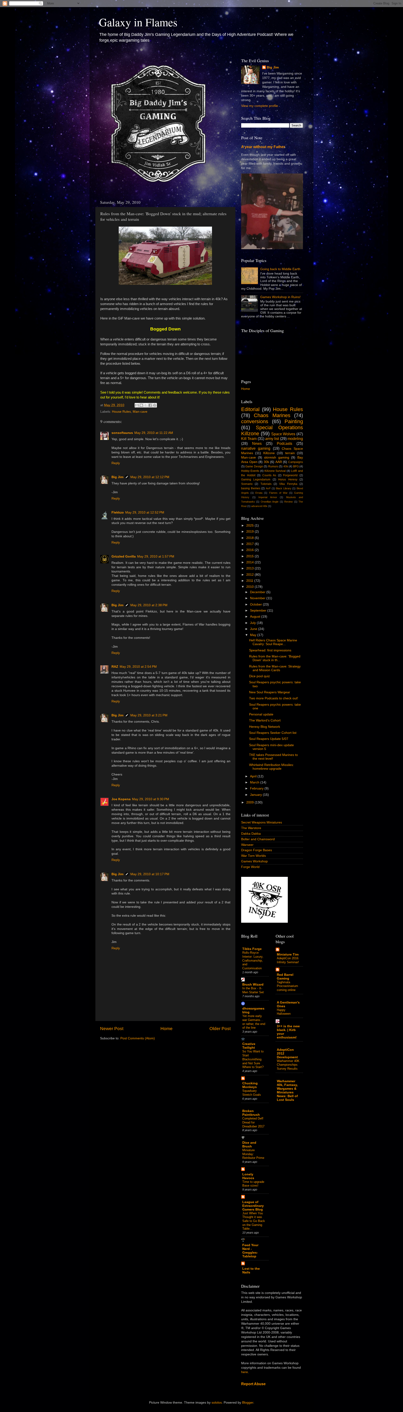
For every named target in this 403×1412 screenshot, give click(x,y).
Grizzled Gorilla (123, 556)
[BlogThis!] (141, 405)
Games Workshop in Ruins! (280, 297)
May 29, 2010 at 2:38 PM (148, 605)
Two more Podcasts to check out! (273, 698)
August (255, 616)
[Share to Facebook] (150, 405)
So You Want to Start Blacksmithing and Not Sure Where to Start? (253, 1059)
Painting (294, 421)
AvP (268, 488)
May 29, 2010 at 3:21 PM (148, 715)
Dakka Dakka (251, 833)
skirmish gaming (276, 457)
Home (166, 1028)
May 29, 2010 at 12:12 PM (149, 477)
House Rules (121, 411)
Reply (115, 463)
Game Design (254, 466)
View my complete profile (259, 106)
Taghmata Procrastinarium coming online (287, 986)
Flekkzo (117, 512)
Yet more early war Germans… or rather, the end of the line (253, 1021)
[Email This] (137, 405)
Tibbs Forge (252, 949)
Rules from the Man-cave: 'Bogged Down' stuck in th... (274, 658)
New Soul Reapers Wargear (269, 692)
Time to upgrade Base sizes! (253, 1183)
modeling (295, 438)
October (256, 604)
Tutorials (266, 484)
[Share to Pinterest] (154, 405)
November (258, 598)
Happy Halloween (284, 1012)
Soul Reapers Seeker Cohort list (272, 733)
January (256, 794)
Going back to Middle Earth (280, 269)
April (253, 776)
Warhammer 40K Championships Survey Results (288, 1064)
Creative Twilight (248, 1045)
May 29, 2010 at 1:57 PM (155, 556)
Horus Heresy (287, 479)
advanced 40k (259, 506)
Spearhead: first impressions (270, 650)
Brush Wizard (253, 984)
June (254, 629)
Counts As (269, 475)
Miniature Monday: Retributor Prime (253, 1154)
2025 (250, 525)
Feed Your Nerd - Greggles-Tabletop (250, 1250)
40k (285, 466)
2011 (250, 580)
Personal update (261, 714)
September (258, 610)
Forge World (250, 867)
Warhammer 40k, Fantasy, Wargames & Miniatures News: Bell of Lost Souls (287, 1090)
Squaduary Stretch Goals (251, 1092)
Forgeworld (290, 475)
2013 (250, 568)
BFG (296, 466)
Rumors (273, 466)
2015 (250, 556)
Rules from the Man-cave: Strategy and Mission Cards (275, 668)
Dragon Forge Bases (256, 850)
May (253, 635)
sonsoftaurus (122, 433)
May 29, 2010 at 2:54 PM (138, 666)
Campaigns (295, 462)
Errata (258, 492)
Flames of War (278, 492)
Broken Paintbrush (251, 1112)
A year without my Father (263, 147)
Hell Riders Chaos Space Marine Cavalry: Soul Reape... (273, 642)
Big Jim (117, 477)
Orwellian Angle (269, 501)
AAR (278, 462)
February (257, 788)
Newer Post (111, 1028)
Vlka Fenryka (288, 484)
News (257, 443)
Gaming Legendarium (255, 479)
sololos (217, 1402)
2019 (250, 531)
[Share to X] (145, 405)
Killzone (269, 453)
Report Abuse (253, 1384)
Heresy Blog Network (264, 726)
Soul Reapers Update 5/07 (268, 739)
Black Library (283, 488)
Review (288, 501)
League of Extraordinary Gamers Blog (253, 1205)
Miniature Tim (288, 954)
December (258, 592)
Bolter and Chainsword (258, 839)
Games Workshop (254, 861)
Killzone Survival (275, 471)
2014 (250, 562)
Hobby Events (250, 471)
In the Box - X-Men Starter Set (253, 990)
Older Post (220, 1028)
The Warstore (251, 828)
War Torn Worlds (253, 855)
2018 (250, 538)
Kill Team (249, 438)
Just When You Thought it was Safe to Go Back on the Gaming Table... (253, 1221)
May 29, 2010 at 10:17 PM (149, 874)
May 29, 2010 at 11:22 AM (153, 433)
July (253, 623)
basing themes (250, 488)
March (255, 782)
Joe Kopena (121, 799)
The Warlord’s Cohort (265, 720)
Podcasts (284, 443)
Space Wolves (283, 434)
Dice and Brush (249, 1144)
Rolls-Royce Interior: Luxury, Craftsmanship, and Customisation (252, 960)
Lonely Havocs (248, 1176)
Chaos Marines (272, 415)
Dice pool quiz (259, 676)
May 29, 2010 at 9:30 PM (150, 799)
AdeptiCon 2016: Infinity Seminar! (288, 960)
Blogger (247, 1402)
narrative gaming (255, 448)
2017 (250, 544)
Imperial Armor (267, 497)
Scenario (247, 484)
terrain (290, 453)
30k (266, 462)
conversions (254, 421)
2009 (250, 802)
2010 (250, 587)
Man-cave (140, 411)
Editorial (250, 409)
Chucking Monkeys (250, 1085)
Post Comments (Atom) (137, 1038)
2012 (250, 574)
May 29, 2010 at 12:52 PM (144, 512)
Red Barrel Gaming (285, 976)
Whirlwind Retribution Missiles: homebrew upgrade (271, 766)
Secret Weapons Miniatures (261, 822)
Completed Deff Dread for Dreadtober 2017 (253, 1122)
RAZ (114, 666)
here (244, 1372)
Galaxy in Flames (138, 21)
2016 (250, 550)
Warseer (247, 845)
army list (272, 438)
